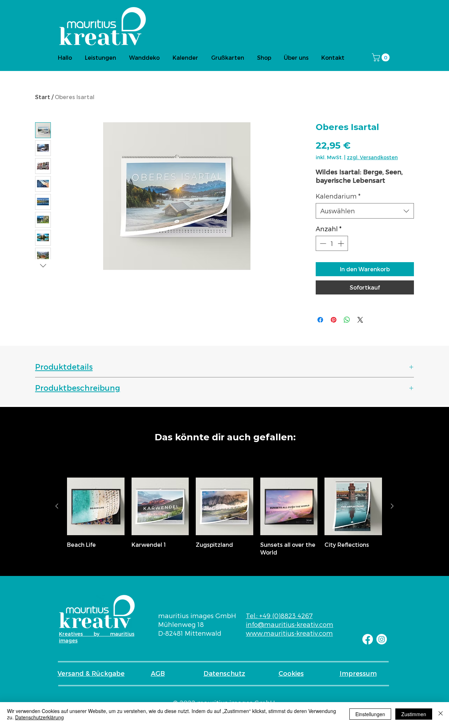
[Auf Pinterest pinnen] (333, 320)
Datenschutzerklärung (39, 717)
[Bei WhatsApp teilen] (347, 320)
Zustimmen (413, 714)
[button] (381, 57)
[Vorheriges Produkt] (57, 506)
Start (42, 96)
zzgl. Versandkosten (372, 157)
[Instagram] (381, 639)
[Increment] (341, 243)
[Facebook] (367, 639)
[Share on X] (360, 320)
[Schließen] (440, 714)
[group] (224, 517)
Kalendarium (338, 196)
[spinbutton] (332, 243)
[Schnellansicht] (96, 506)
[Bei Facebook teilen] (320, 320)
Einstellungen (370, 714)
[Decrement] (322, 243)
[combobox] (365, 210)
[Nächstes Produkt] (392, 506)
